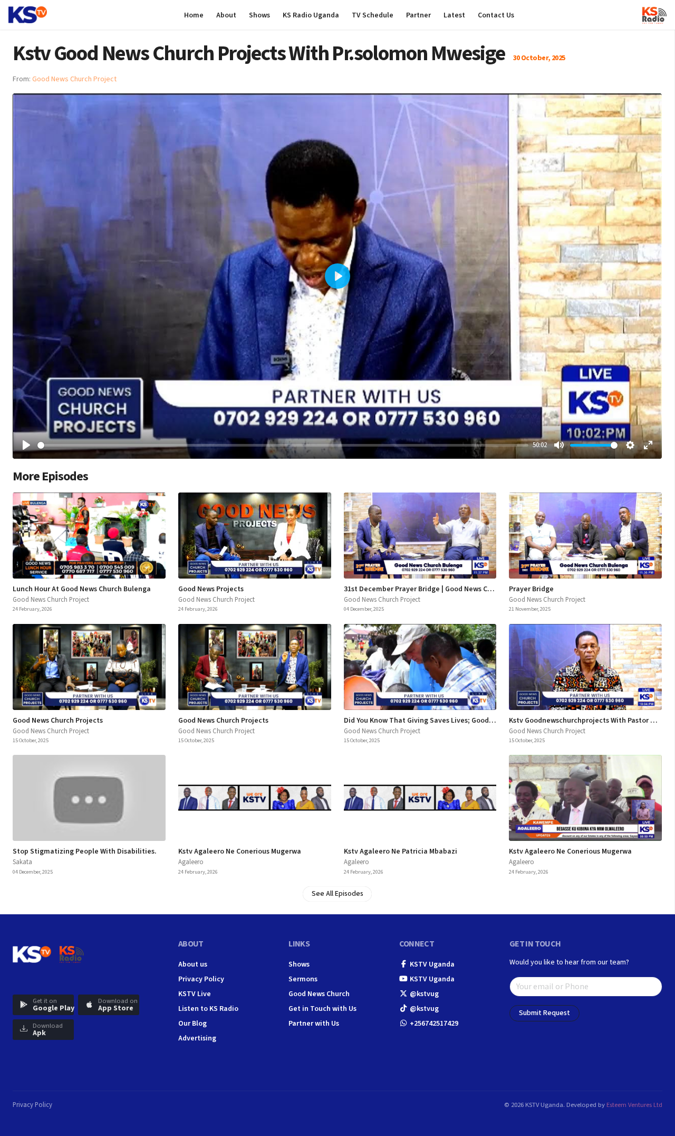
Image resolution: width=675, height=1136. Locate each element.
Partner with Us (313, 1023)
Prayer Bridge (531, 589)
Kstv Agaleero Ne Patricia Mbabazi (400, 851)
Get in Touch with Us (322, 1009)
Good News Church (319, 994)
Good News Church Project (74, 79)
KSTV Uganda (431, 964)
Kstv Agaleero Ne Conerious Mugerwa (239, 851)
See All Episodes (337, 893)
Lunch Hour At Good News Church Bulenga (82, 589)
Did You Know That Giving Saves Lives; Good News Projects (440, 720)
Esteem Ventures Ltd (634, 1105)
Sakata (22, 862)
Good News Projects (211, 589)
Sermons (302, 979)
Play (89, 535)
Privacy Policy (201, 979)
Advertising (197, 1038)
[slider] (282, 445)
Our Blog (192, 1023)
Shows (299, 964)
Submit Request (544, 1013)
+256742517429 (433, 1023)
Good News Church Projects (58, 720)
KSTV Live (194, 994)
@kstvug (423, 994)
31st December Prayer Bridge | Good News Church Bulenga (439, 589)
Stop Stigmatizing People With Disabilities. (85, 851)
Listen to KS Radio (208, 1009)
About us (192, 964)
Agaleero (191, 862)
